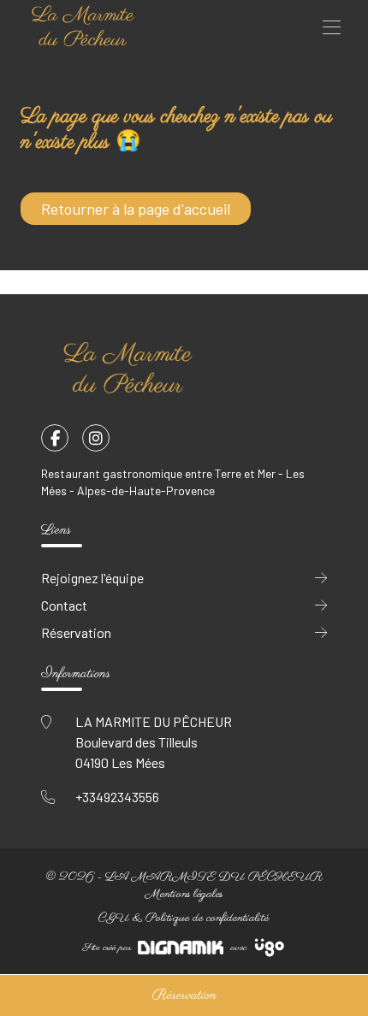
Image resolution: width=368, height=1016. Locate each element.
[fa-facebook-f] (54, 438)
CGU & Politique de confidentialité (183, 918)
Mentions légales (184, 894)
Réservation (184, 995)
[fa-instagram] (96, 438)
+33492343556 (117, 797)
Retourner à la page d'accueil (135, 208)
